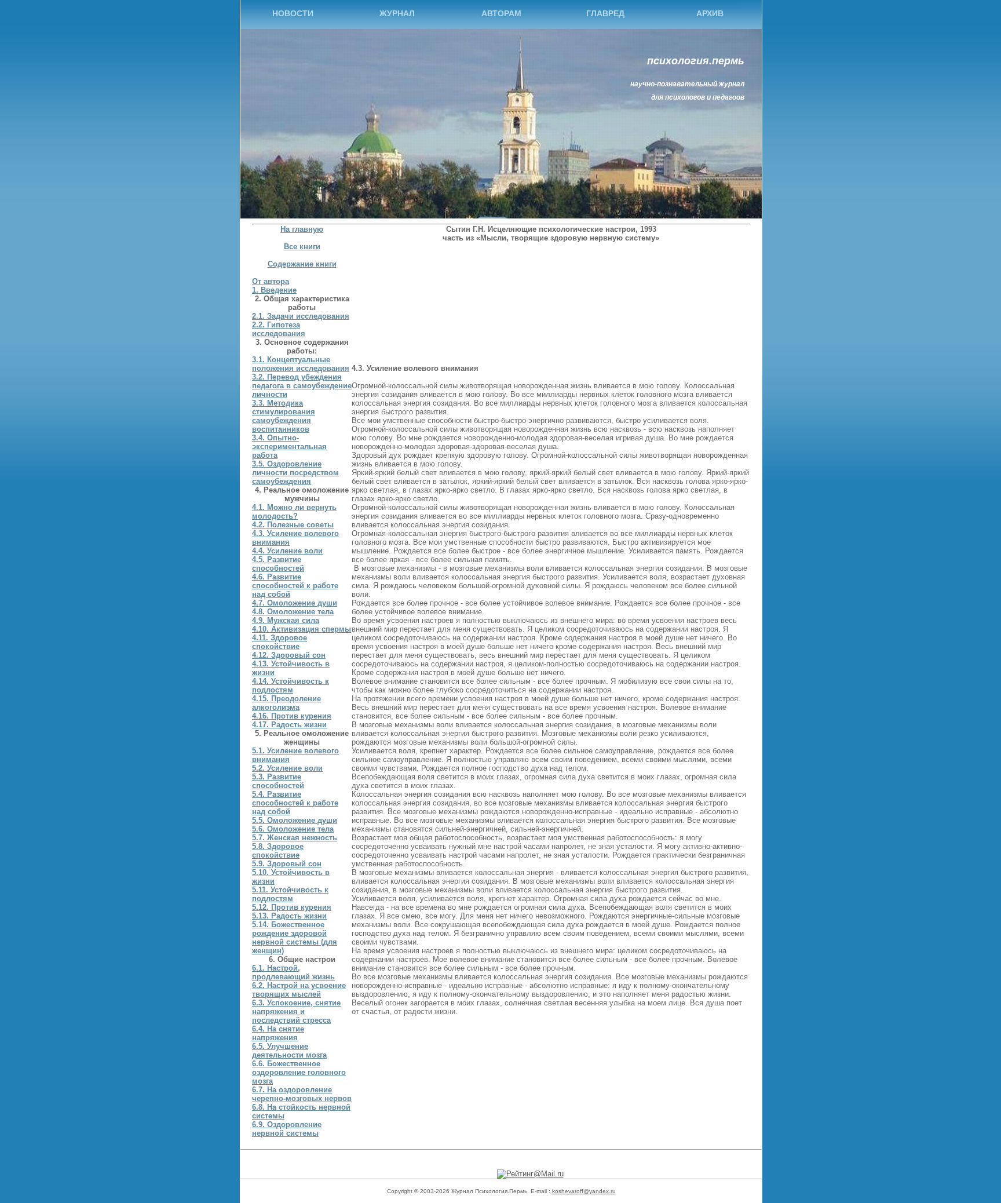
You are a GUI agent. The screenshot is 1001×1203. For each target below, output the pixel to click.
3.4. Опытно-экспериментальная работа (289, 446)
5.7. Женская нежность (294, 837)
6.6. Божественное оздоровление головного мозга (299, 1072)
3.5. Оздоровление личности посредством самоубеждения (295, 473)
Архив (710, 13)
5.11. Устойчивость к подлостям (290, 894)
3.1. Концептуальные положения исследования (300, 364)
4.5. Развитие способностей (278, 564)
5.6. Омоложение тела (293, 829)
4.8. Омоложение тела (293, 611)
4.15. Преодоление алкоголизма (286, 703)
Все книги (302, 246)
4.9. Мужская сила (285, 620)
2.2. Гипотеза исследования (278, 329)
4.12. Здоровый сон (289, 655)
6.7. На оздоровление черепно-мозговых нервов (302, 1094)
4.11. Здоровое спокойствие (279, 642)
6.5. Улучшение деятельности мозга (289, 1050)
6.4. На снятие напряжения (278, 1033)
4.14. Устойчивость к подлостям (290, 685)
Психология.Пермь (695, 61)
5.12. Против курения (291, 907)
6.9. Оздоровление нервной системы (287, 1129)
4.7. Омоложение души (294, 603)
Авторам (501, 13)
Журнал (397, 13)
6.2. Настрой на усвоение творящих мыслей (299, 989)
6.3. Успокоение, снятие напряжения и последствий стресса (296, 1011)
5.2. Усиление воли (287, 768)
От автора (270, 281)
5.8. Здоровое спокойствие (278, 850)
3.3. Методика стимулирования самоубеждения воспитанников (283, 416)
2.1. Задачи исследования (300, 316)
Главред (605, 13)
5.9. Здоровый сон (287, 863)
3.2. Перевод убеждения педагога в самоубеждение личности (302, 386)
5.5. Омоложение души (294, 820)
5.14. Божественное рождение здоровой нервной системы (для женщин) (294, 937)
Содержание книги (302, 264)
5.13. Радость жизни (289, 916)
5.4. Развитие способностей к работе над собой (295, 803)
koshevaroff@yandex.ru (584, 1191)
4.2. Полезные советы (293, 524)
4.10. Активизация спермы (301, 629)
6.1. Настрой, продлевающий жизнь (293, 972)
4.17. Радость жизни (289, 724)
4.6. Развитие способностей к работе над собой (295, 586)
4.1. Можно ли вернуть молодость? (294, 511)
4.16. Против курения (291, 716)
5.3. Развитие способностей (278, 781)
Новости (292, 13)
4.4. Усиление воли (287, 550)
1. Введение (274, 290)
